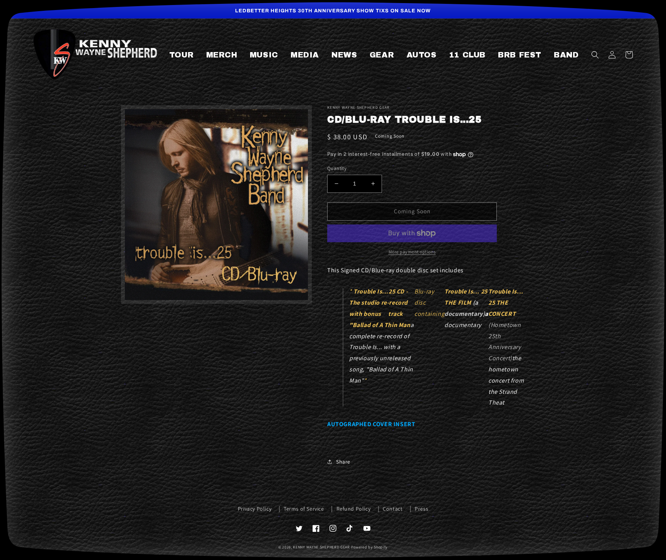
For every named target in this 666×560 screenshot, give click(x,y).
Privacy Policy (254, 508)
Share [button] (343, 461)
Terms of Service (304, 508)
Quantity (336, 168)
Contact (392, 508)
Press (421, 508)
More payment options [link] (412, 252)
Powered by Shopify (369, 547)
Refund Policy (353, 508)
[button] (595, 54)
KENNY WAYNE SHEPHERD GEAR (321, 547)
